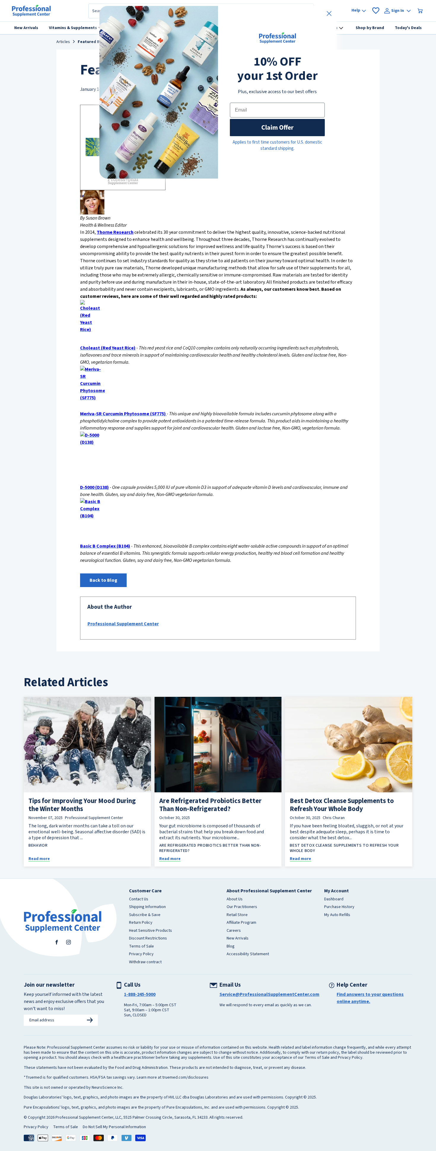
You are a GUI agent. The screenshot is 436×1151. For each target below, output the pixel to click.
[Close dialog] (329, 13)
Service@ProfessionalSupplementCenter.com (269, 994)
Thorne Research (115, 232)
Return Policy (140, 923)
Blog (231, 946)
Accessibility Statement (248, 954)
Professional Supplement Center (123, 624)
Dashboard (333, 899)
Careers (234, 931)
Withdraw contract (145, 962)
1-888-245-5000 (139, 994)
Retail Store (237, 915)
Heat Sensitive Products (150, 931)
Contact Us (138, 899)
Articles (63, 42)
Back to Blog (103, 580)
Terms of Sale (141, 946)
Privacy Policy (141, 954)
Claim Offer (277, 127)
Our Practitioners (242, 907)
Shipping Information (147, 907)
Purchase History (339, 907)
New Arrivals (238, 938)
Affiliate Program (241, 923)
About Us (235, 899)
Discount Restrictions (148, 938)
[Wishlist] (375, 10)
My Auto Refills (337, 915)
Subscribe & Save (144, 915)
